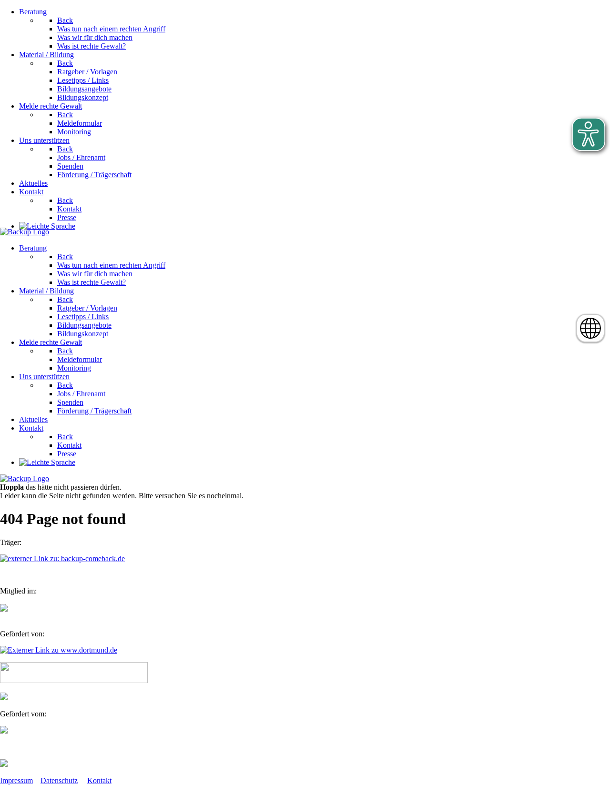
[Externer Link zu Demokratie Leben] (74, 680)
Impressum (16, 780)
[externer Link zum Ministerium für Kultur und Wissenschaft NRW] (4, 731)
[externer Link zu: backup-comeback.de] (62, 558)
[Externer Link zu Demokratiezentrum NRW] (4, 698)
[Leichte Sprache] (47, 226)
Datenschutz (59, 780)
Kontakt (99, 780)
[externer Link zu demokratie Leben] (4, 764)
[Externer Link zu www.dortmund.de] (58, 650)
